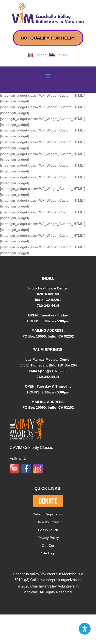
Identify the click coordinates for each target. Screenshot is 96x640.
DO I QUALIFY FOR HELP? (47, 38)
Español (41, 55)
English (62, 55)
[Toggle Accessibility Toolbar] (84, 628)
